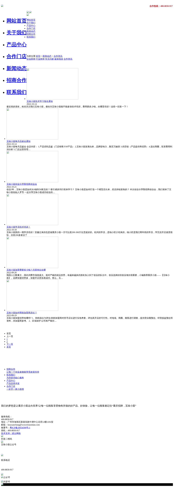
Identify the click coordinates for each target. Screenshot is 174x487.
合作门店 (17, 56)
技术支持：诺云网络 (11, 433)
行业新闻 (40, 59)
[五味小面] (2, 5)
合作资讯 (58, 56)
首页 (38, 56)
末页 (9, 347)
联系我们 (17, 92)
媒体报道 (58, 59)
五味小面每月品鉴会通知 (18, 141)
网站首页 (17, 21)
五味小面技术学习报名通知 (40, 101)
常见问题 (49, 59)
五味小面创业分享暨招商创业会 (22, 184)
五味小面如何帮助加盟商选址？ (22, 313)
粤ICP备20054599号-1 (20, 427)
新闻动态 (17, 68)
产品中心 (17, 44)
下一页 (10, 344)
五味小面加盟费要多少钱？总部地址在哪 (26, 270)
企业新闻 (31, 59)
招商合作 (17, 80)
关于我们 (17, 32)
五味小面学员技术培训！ (18, 227)
